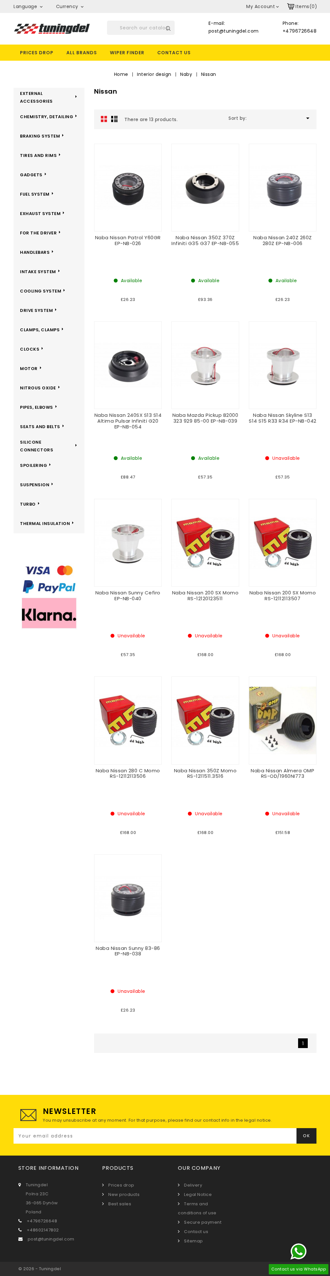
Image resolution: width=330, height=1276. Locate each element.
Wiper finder (127, 52)
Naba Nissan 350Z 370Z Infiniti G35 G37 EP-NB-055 (205, 240)
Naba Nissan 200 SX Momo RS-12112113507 (282, 595)
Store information (48, 1168)
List (114, 119)
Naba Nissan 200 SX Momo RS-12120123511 (205, 595)
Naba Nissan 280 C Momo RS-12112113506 (128, 773)
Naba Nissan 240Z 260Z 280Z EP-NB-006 (282, 240)
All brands (81, 52)
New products (123, 1194)
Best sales (119, 1204)
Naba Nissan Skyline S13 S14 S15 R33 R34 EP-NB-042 (282, 418)
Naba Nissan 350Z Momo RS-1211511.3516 (205, 773)
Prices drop (36, 52)
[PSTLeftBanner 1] (49, 597)
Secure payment (202, 1222)
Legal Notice (197, 1194)
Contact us (174, 52)
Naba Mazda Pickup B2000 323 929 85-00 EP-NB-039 (205, 418)
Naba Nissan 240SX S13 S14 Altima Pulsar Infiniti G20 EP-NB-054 (128, 421)
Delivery (192, 1185)
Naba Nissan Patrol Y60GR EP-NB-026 (128, 240)
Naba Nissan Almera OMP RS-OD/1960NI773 (282, 773)
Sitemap (193, 1241)
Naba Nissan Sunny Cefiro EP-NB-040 (127, 595)
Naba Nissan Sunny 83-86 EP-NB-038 (128, 951)
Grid (104, 119)
